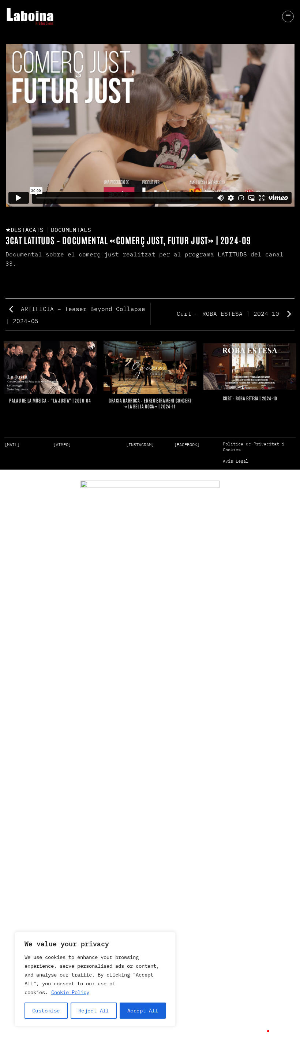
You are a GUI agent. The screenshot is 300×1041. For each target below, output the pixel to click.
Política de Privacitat (251, 444)
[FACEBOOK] (187, 444)
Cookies (232, 449)
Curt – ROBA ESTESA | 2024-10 (230, 313)
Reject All (93, 1010)
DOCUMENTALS (71, 229)
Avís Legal (235, 461)
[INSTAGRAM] (140, 444)
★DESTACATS (24, 229)
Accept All (142, 1010)
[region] (95, 979)
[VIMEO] (62, 444)
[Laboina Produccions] (30, 16)
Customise (46, 1010)
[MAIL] (12, 444)
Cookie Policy (70, 992)
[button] (288, 16)
